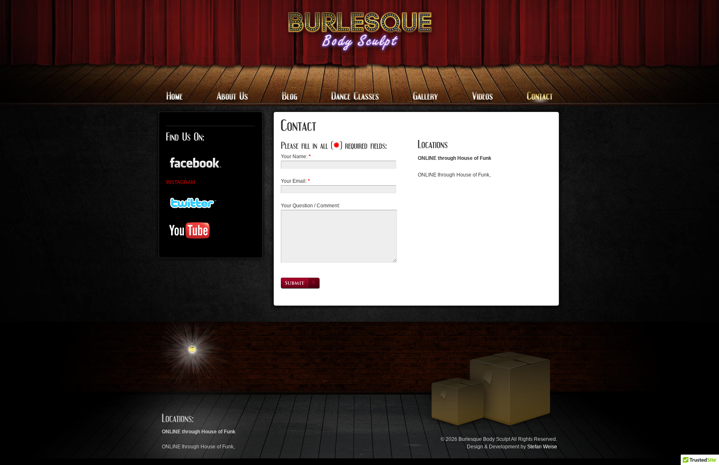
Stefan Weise (542, 447)
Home (180, 97)
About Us (231, 97)
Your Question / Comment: (310, 206)
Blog (289, 97)
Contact (533, 97)
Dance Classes (354, 97)
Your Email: (295, 181)
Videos (481, 97)
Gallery (424, 97)
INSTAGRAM (180, 182)
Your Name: (296, 156)
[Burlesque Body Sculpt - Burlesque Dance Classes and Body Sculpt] (359, 31)
